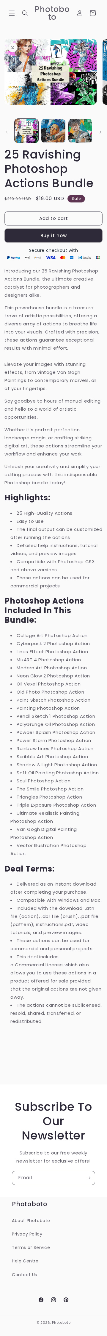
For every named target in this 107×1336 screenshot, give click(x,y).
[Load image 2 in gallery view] (53, 131)
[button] (11, 13)
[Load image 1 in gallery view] (26, 131)
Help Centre (25, 1261)
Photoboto (61, 1322)
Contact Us (24, 1275)
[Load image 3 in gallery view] (80, 131)
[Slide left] (6, 132)
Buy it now (53, 235)
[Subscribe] (88, 1178)
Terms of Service (31, 1247)
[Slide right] (100, 132)
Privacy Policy (27, 1234)
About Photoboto (31, 1221)
